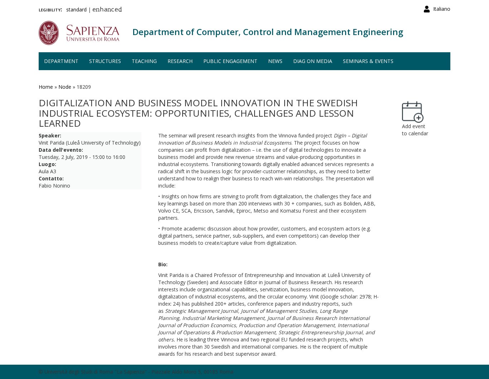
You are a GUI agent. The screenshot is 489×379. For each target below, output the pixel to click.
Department (61, 61)
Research (180, 61)
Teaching (144, 61)
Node (64, 86)
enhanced (107, 10)
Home (46, 86)
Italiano (441, 8)
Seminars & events (368, 61)
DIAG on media (312, 61)
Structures (105, 61)
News (275, 61)
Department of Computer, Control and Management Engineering (267, 32)
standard (76, 9)
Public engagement (230, 61)
